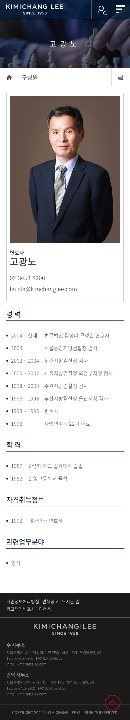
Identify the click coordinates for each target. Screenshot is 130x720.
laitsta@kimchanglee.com (43, 289)
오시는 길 (71, 601)
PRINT (121, 77)
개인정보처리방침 (22, 601)
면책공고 (50, 601)
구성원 (30, 77)
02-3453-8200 (27, 278)
